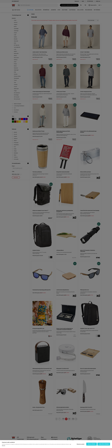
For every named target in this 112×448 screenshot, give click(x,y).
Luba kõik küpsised (104, 444)
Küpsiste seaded (80, 444)
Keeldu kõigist (92, 444)
